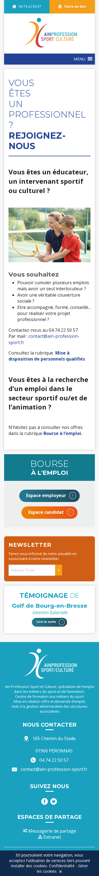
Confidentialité (62, 865)
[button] (79, 59)
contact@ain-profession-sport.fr (54, 769)
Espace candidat (46, 512)
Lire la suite (47, 622)
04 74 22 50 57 (30, 6)
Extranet (51, 837)
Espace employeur (46, 495)
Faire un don (75, 6)
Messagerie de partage (51, 831)
